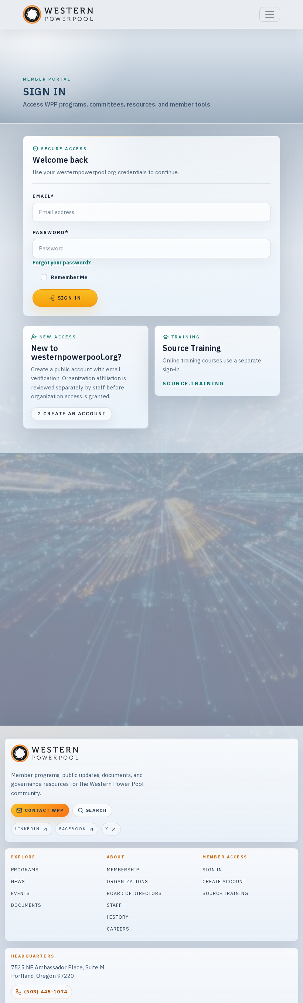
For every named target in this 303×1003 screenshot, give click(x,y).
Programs (25, 869)
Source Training (225, 893)
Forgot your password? (62, 262)
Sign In (212, 869)
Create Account (224, 881)
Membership (123, 869)
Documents (26, 905)
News (18, 881)
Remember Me (69, 277)
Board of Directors (134, 893)
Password (51, 232)
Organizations (127, 881)
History (118, 917)
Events (20, 893)
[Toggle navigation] (269, 14)
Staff (114, 905)
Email (43, 196)
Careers (118, 929)
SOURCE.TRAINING (194, 383)
